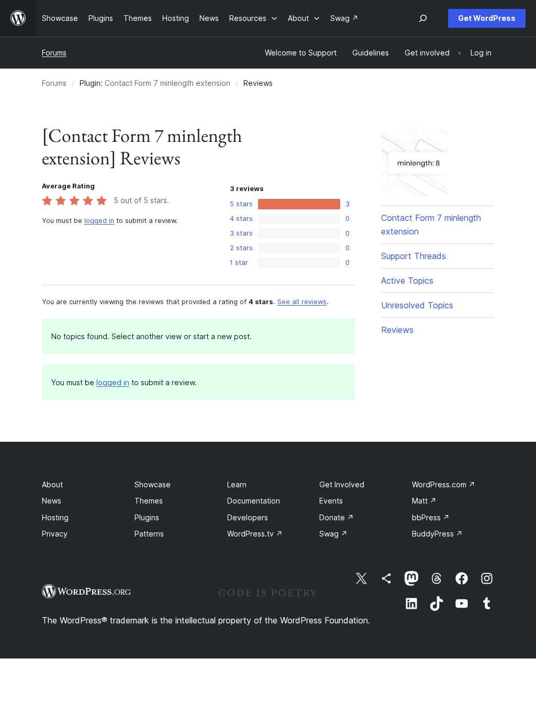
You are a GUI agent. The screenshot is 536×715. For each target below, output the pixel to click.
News (51, 500)
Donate (336, 517)
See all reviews (302, 302)
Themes (149, 500)
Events (331, 500)
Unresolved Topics (417, 305)
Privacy (55, 533)
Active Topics (407, 280)
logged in (99, 221)
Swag (333, 533)
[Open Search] (423, 18)
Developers (247, 517)
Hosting (55, 517)
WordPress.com (443, 484)
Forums (54, 52)
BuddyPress (437, 533)
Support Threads (413, 256)
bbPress (431, 517)
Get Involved (341, 484)
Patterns (149, 533)
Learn (237, 484)
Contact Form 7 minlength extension (167, 83)
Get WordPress (487, 18)
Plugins (147, 517)
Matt (424, 500)
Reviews (397, 330)
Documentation (253, 500)
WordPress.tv (255, 533)
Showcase (153, 484)
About (52, 484)
